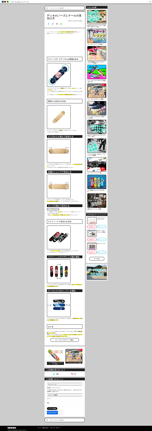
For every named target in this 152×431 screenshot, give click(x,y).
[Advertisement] (64, 43)
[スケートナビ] (5, 1)
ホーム (39, 427)
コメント (49, 398)
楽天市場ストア (92, 226)
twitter (53, 24)
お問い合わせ (45, 427)
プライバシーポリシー (55, 427)
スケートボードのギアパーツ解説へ (64, 340)
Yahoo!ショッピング (102, 226)
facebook (48, 24)
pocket (57, 24)
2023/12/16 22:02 (56, 387)
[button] (56, 373)
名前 (48, 403)
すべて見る (97, 258)
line (61, 24)
